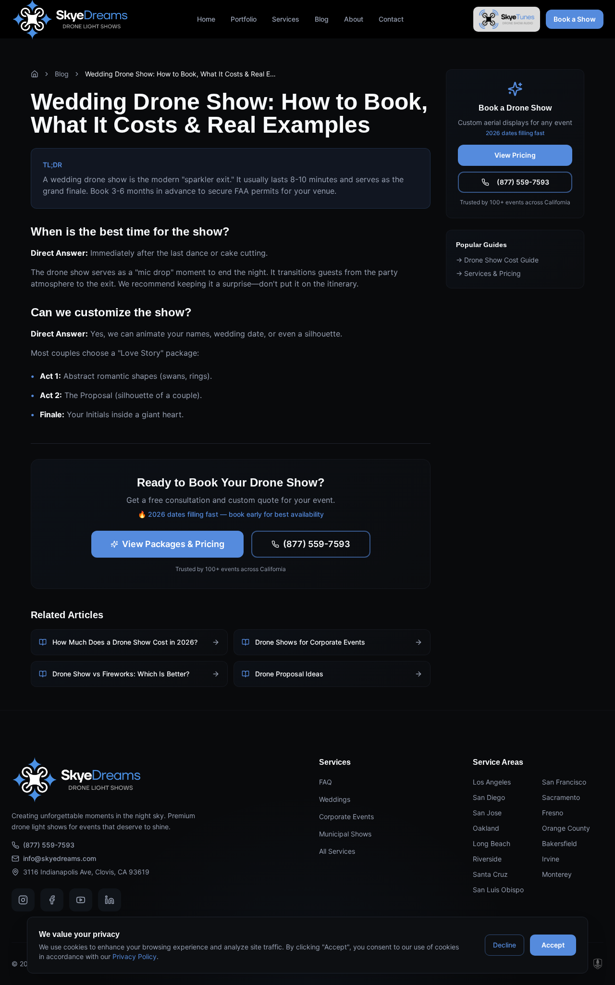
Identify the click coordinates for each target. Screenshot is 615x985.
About (353, 19)
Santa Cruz (490, 874)
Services (285, 19)
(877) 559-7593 (316, 544)
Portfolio (244, 19)
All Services (337, 851)
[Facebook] (51, 899)
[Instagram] (23, 899)
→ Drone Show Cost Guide (497, 260)
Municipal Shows (345, 834)
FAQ (325, 782)
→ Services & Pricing (488, 273)
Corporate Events (346, 816)
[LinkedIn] (109, 899)
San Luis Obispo (498, 889)
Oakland (486, 828)
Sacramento (561, 797)
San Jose (487, 813)
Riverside (487, 859)
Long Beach (491, 843)
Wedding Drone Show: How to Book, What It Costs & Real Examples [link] (181, 74)
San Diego (489, 797)
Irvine (550, 859)
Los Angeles (492, 782)
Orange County (566, 828)
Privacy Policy (134, 956)
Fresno (552, 813)
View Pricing (515, 155)
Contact (391, 19)
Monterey (557, 874)
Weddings (334, 799)
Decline (504, 945)
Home (206, 19)
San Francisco (564, 782)
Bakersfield (559, 843)
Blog (322, 19)
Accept (553, 945)
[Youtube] (80, 899)
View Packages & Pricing (173, 544)
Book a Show (575, 19)
